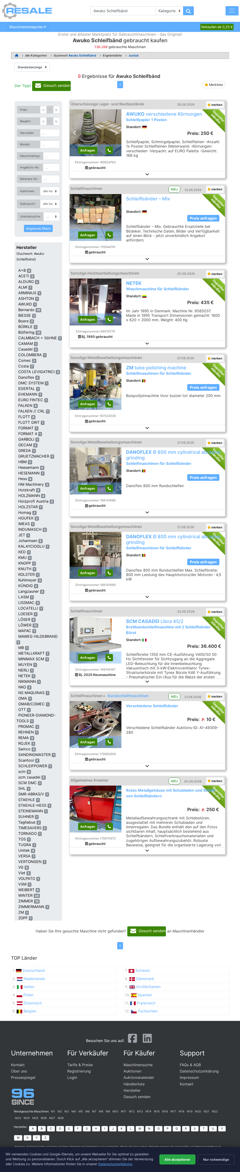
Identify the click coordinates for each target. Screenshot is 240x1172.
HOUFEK (26, 518)
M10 (115, 1111)
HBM (22, 461)
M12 (132, 1111)
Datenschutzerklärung (199, 1071)
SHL (22, 788)
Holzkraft (26, 490)
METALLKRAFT (31, 653)
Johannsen (27, 540)
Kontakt (18, 1064)
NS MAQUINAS (31, 692)
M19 (189, 1111)
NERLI (23, 670)
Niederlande (34, 978)
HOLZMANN (29, 495)
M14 (148, 1111)
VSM (22, 884)
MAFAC (24, 630)
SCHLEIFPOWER (32, 766)
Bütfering (26, 332)
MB (21, 647)
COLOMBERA (30, 354)
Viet (21, 872)
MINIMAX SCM (31, 659)
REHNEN (26, 732)
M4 (73, 1111)
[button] (147, 174)
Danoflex (26, 377)
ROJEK (24, 743)
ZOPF (23, 918)
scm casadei (29, 777)
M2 (60, 1111)
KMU (22, 557)
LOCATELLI (28, 608)
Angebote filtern (38, 228)
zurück (134, 55)
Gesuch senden (137, 1096)
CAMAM (25, 343)
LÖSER (24, 619)
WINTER (25, 895)
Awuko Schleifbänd (82, 55)
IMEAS (24, 523)
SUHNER (26, 816)
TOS (22, 839)
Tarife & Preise (80, 1064)
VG (20, 867)
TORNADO (27, 833)
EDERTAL (26, 388)
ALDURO (26, 281)
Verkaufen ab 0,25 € (217, 27)
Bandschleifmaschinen (128, 695)
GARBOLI (26, 439)
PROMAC (26, 726)
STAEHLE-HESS (32, 805)
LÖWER (24, 625)
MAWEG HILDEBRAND (38, 636)
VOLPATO (26, 878)
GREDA (24, 450)
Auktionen (132, 1071)
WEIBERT (26, 889)
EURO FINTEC (30, 399)
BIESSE (24, 315)
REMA (23, 737)
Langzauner (28, 591)
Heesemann (28, 467)
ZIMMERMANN (31, 906)
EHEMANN (27, 394)
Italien (29, 986)
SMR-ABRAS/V (31, 794)
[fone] (109, 150)
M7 (94, 1111)
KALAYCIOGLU (31, 546)
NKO (22, 687)
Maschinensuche (138, 1064)
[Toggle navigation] (232, 10)
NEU (174, 189)
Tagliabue (26, 822)
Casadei (25, 349)
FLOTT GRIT (29, 422)
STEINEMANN (30, 811)
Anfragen (87, 150)
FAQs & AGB (190, 1064)
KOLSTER (26, 574)
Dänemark (145, 978)
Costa (23, 366)
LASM (23, 597)
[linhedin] (147, 1040)
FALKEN (25, 405)
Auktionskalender (139, 1077)
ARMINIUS (27, 292)
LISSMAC (26, 602)
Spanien (145, 995)
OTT (22, 709)
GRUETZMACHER (33, 456)
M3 (66, 1111)
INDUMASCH (29, 529)
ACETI (23, 276)
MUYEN (25, 664)
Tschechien (148, 1011)
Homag (24, 512)
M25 (35, 1118)
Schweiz (142, 970)
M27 (52, 1118)
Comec (24, 360)
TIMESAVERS (29, 827)
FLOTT (24, 416)
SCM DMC (27, 782)
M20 (198, 1111)
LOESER (25, 613)
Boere (23, 321)
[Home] (16, 55)
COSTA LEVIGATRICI (36, 371)
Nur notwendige (216, 1159)
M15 (157, 1111)
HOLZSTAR (28, 506)
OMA (22, 698)
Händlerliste (134, 1084)
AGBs (186, 1146)
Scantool (26, 760)
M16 (165, 1111)
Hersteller (26, 247)
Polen (28, 995)
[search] (188, 10)
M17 (173, 1111)
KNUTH (24, 568)
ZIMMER (25, 901)
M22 (215, 1111)
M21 (206, 1111)
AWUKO (25, 304)
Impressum (189, 1077)
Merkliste (215, 85)
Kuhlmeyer (27, 580)
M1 (53, 1111)
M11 (123, 1111)
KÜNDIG (25, 585)
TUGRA (24, 844)
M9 (108, 1111)
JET (21, 535)
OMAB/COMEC (31, 704)
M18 (181, 1111)
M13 (140, 1111)
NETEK (24, 675)
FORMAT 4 (27, 433)
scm (22, 771)
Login (72, 1077)
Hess (22, 478)
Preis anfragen (203, 218)
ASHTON (26, 298)
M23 (18, 1118)
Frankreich (146, 1003)
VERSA (24, 856)
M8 (101, 1111)
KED (22, 552)
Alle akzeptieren (177, 1159)
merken (216, 105)
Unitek (24, 850)
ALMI (22, 287)
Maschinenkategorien (26, 27)
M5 (81, 1111)
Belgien (29, 1011)
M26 (44, 1118)
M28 (61, 1118)
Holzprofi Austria (33, 501)
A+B (22, 270)
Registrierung (79, 1071)
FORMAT (26, 428)
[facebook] (132, 1040)
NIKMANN (27, 681)
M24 (27, 1118)
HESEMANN (29, 473)
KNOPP (24, 563)
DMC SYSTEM (31, 383)
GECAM (25, 445)
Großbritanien (148, 986)
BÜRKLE (25, 326)
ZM (21, 912)
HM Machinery (31, 484)
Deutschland (34, 970)
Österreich (33, 1003)
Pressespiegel (23, 1077)
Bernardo (26, 309)
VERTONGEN (29, 861)
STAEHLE (26, 799)
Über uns (19, 1071)
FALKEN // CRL (31, 411)
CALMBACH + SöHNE (37, 338)
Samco (24, 749)
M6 (87, 1111)
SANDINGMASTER (34, 754)
